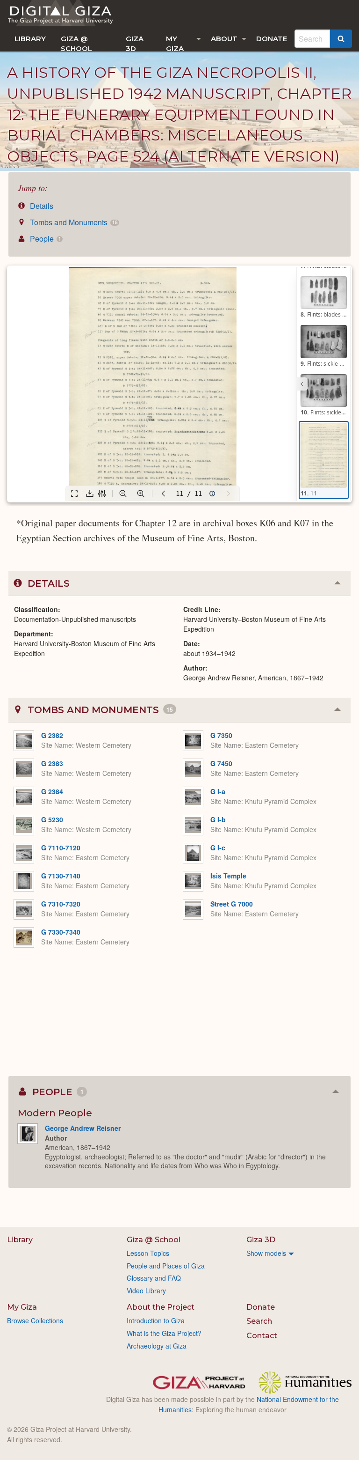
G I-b (218, 819)
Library (30, 38)
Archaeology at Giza (157, 1345)
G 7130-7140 (60, 875)
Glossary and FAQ (154, 1278)
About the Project (160, 1307)
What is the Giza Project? (164, 1333)
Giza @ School (76, 43)
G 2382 (52, 735)
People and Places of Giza (166, 1265)
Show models (266, 1253)
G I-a (217, 791)
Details (40, 205)
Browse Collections (35, 1320)
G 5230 (52, 819)
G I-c (217, 847)
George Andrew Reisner (83, 1128)
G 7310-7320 (60, 903)
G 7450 (221, 763)
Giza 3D (135, 43)
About (224, 38)
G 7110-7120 (60, 847)
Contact (261, 1335)
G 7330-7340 (60, 931)
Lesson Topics (148, 1253)
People (44, 238)
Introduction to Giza (156, 1320)
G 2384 (52, 791)
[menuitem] (30, 39)
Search (259, 1321)
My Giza (175, 43)
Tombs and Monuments (72, 222)
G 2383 (52, 763)
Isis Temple (228, 875)
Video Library (146, 1290)
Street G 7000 (231, 903)
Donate (271, 38)
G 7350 (221, 735)
